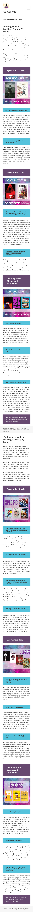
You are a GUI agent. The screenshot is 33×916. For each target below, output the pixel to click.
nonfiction (26, 429)
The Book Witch (10, 12)
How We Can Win (11, 350)
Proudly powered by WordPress (10, 914)
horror (11, 910)
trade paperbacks (16, 244)
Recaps (18, 428)
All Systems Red (11, 110)
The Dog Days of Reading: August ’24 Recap (13, 29)
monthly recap (20, 429)
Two (9, 213)
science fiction (6, 431)
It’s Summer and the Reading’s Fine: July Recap (14, 440)
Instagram (23, 419)
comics (23, 428)
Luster (8, 323)
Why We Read (10, 382)
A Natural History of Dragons (15, 141)
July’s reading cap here (21, 50)
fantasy (14, 429)
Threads (8, 421)
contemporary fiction (7, 429)
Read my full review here (21, 270)
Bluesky (15, 421)
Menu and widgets (28, 9)
